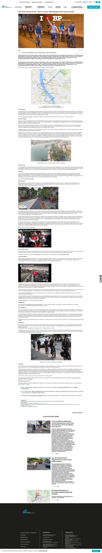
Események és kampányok (41, 7)
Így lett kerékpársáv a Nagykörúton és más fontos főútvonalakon (62, 459)
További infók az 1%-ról (44, 403)
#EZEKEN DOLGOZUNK (37, 2)
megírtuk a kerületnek (27, 116)
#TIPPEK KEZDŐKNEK (24, 2)
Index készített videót (64, 254)
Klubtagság (78, 2)
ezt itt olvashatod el (76, 377)
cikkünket (25, 300)
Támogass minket (94, 7)
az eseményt (45, 107)
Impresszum (23, 537)
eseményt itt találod (63, 387)
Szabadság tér (42, 52)
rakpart (47, 52)
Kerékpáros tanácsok (28, 7)
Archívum (23, 546)
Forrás (62, 163)
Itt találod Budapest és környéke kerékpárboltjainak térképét (62, 492)
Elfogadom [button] (96, 550)
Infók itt (52, 67)
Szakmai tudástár (58, 7)
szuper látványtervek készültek (34, 304)
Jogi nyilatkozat (25, 542)
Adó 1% (90, 2)
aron (19, 50)
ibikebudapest (53, 52)
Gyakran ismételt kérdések (28, 532)
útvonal (36, 52)
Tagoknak (24, 52)
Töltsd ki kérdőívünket (37, 391)
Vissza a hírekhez (76, 412)
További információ (43, 550)
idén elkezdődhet (27, 258)
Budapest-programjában (37, 395)
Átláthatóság (24, 544)
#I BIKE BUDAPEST (48, 2)
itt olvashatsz (37, 254)
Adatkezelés (24, 539)
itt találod (58, 106)
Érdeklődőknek (30, 52)
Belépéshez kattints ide (29, 405)
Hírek (65, 7)
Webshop (85, 2)
